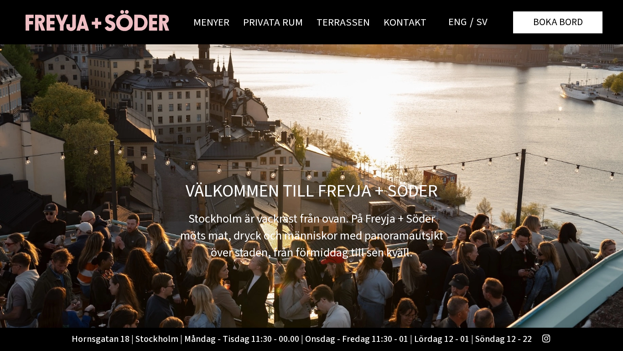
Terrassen (343, 22)
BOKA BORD (558, 22)
